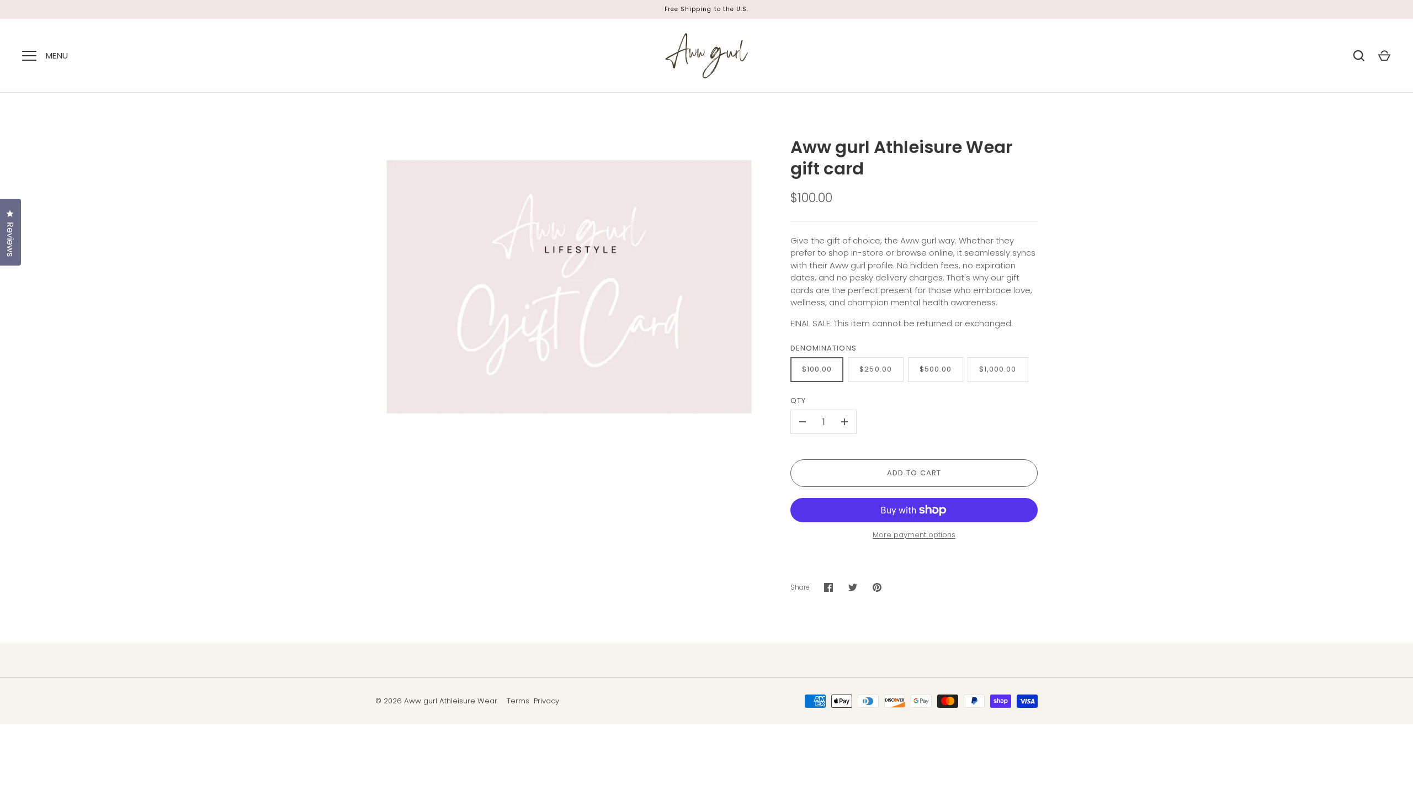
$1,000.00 (997, 369)
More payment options (914, 534)
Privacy (546, 701)
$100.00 (817, 369)
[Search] (1359, 56)
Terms (518, 701)
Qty (798, 400)
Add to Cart (914, 473)
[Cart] (1384, 56)
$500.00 (936, 369)
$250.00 (875, 369)
